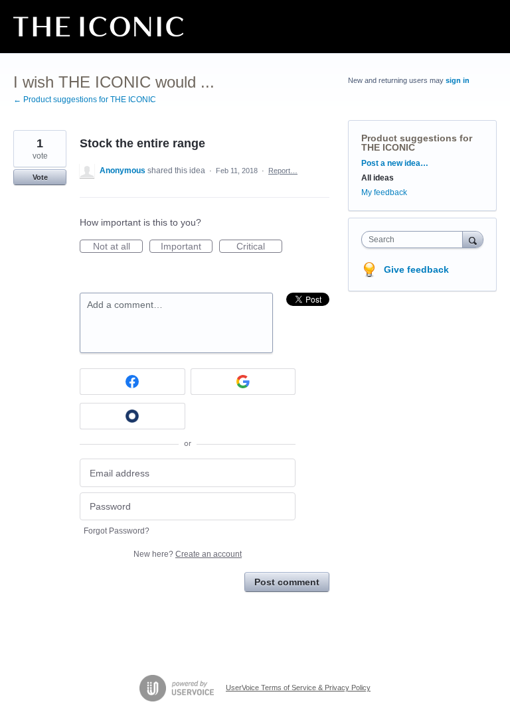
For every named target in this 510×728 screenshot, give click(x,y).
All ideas (377, 177)
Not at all (118, 247)
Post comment (286, 582)
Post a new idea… (394, 163)
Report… (283, 171)
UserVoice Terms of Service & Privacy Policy (298, 688)
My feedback (384, 192)
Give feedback (416, 269)
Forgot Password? (116, 531)
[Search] (472, 239)
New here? (187, 554)
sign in (457, 80)
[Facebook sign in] (132, 381)
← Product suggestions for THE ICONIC (84, 99)
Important (186, 247)
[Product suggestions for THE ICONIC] (98, 26)
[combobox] (415, 239)
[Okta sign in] (132, 416)
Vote (40, 177)
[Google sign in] (243, 381)
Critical (259, 247)
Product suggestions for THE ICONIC (416, 143)
